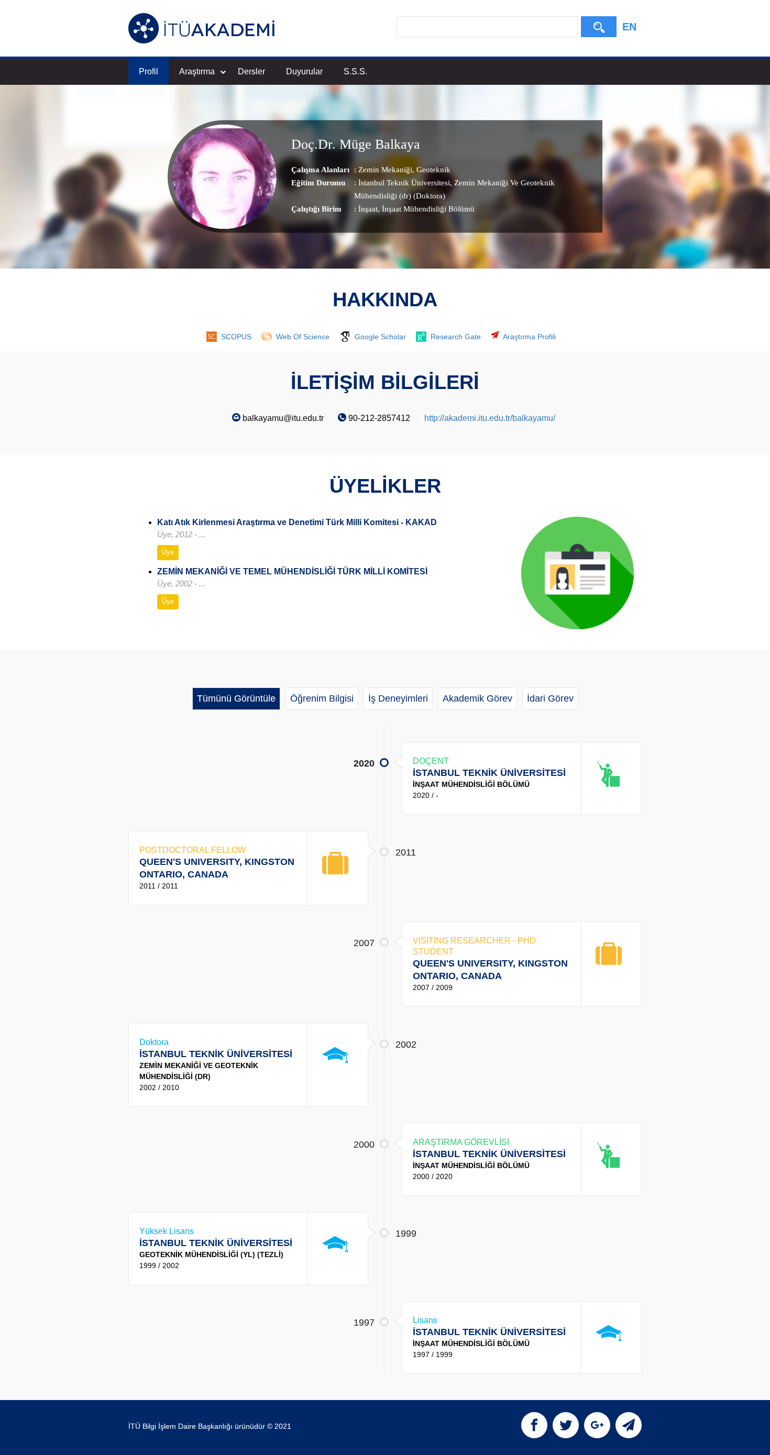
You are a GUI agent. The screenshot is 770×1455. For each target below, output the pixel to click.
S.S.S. (355, 71)
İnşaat (368, 209)
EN (629, 26)
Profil (148, 71)
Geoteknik (432, 169)
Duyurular (304, 71)
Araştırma (197, 71)
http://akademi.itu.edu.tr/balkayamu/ (489, 418)
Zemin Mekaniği (385, 169)
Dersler (251, 71)
